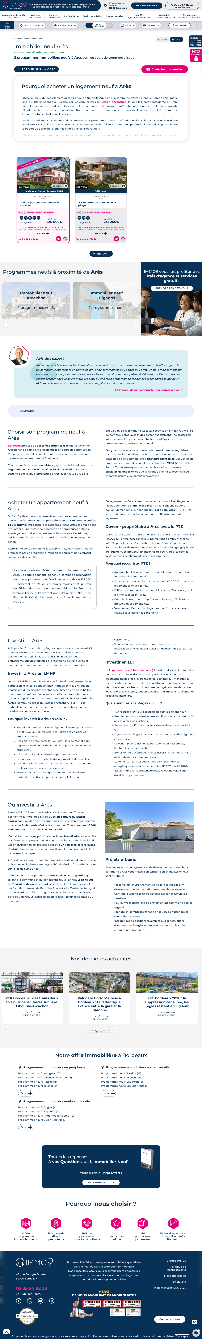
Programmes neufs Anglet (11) (37, 1107)
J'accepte (182, 1336)
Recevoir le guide (101, 1182)
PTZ (134, 534)
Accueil (17, 39)
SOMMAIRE (27, 410)
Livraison (151, 25)
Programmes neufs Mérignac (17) (39, 1073)
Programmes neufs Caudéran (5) (122, 1081)
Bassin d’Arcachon (114, 101)
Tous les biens (65, 25)
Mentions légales (175, 1275)
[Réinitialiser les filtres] (194, 25)
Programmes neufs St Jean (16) (121, 1077)
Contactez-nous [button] (169, 1319)
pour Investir (35, 16)
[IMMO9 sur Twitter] (29, 1301)
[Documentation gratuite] (58, 239)
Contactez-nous (146, 5)
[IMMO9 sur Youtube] (40, 1301)
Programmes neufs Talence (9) (38, 1085)
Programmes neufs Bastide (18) (121, 1073)
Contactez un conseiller (165, 69)
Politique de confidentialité (176, 1268)
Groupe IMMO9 (176, 1260)
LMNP (24, 681)
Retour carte (7, 27)
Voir (23, 1093)
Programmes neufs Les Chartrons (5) (124, 1085)
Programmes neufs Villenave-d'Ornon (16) (45, 1077)
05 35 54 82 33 (30, 239)
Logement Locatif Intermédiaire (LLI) (133, 670)
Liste (176, 39)
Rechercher (179, 25)
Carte (162, 39)
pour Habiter (53, 16)
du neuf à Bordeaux (164, 16)
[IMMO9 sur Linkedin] (51, 1301)
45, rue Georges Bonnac (118, 5)
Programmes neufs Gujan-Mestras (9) (42, 1119)
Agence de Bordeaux (138, 16)
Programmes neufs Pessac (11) (37, 1081)
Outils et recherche (189, 16)
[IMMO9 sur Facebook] (18, 1301)
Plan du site (178, 1281)
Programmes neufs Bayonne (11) (38, 1111)
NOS (196, 55)
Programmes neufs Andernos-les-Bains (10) (46, 1115)
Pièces (128, 25)
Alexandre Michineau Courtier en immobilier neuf (148, 390)
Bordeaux (14, 445)
